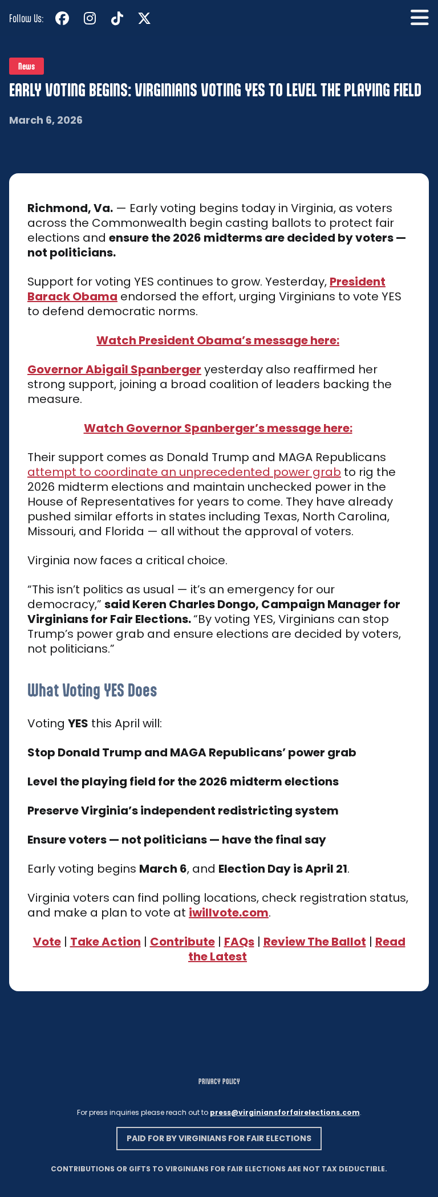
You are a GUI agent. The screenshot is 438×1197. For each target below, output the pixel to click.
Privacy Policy (219, 1081)
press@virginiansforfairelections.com (285, 1112)
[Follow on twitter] (144, 18)
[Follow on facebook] (62, 18)
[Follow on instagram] (89, 18)
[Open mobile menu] (420, 18)
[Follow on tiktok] (117, 18)
